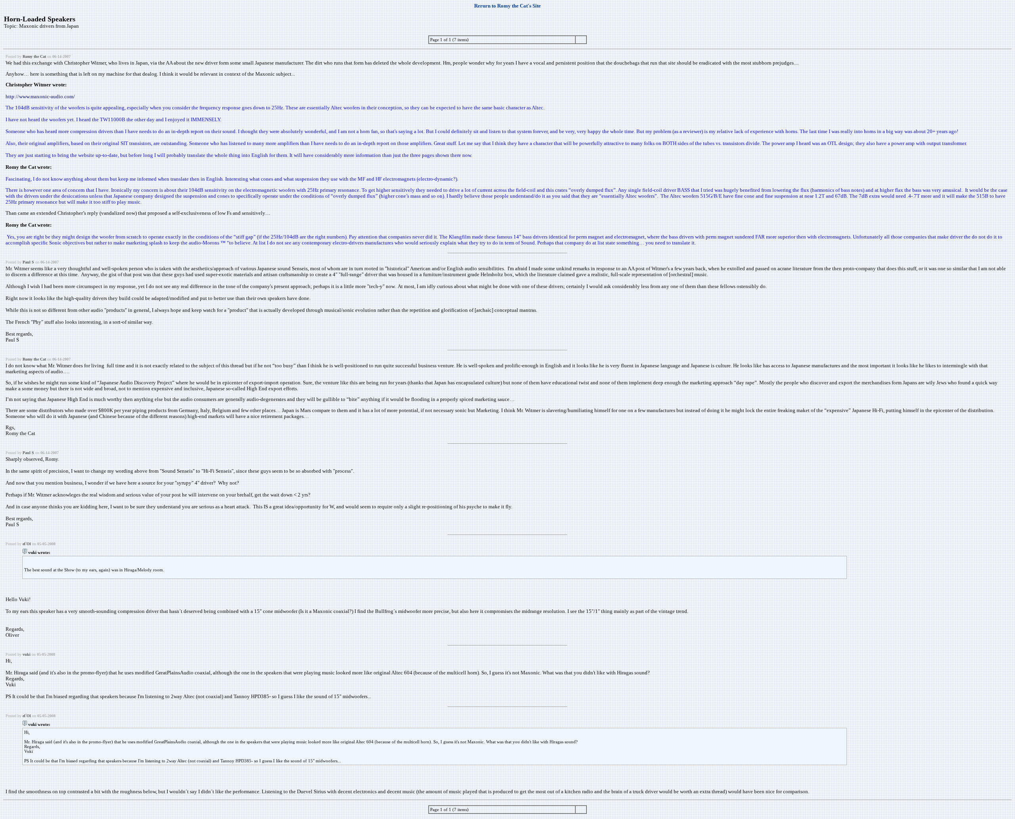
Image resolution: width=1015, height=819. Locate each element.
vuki (27, 654)
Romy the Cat (34, 56)
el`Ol (27, 544)
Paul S (28, 262)
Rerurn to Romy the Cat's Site (507, 6)
